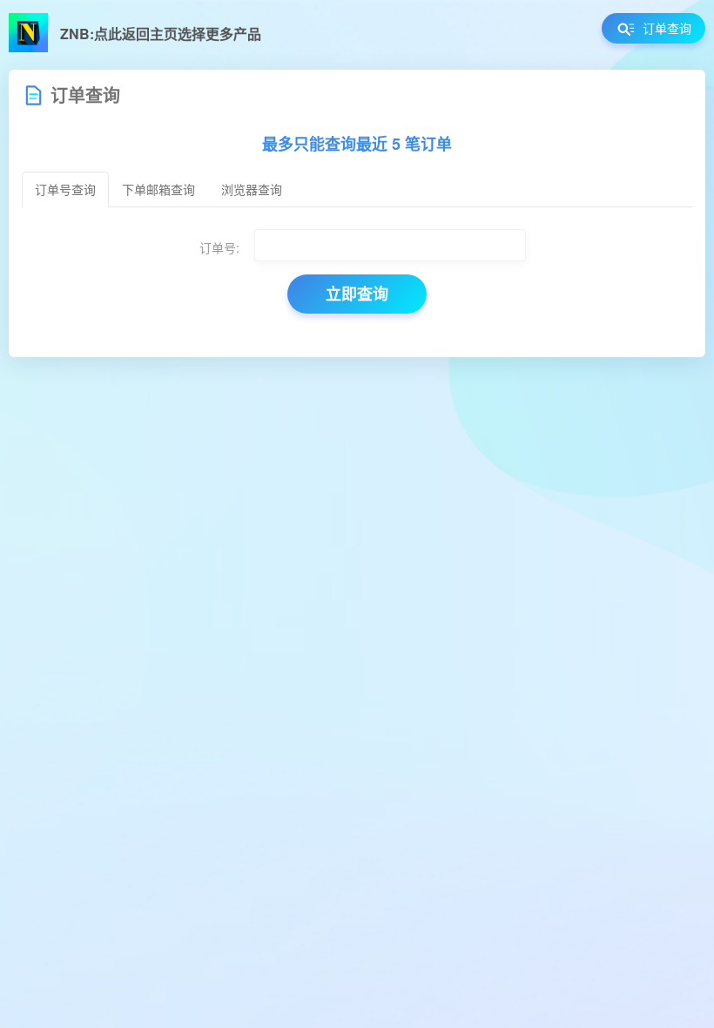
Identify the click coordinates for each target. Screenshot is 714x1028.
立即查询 (357, 293)
